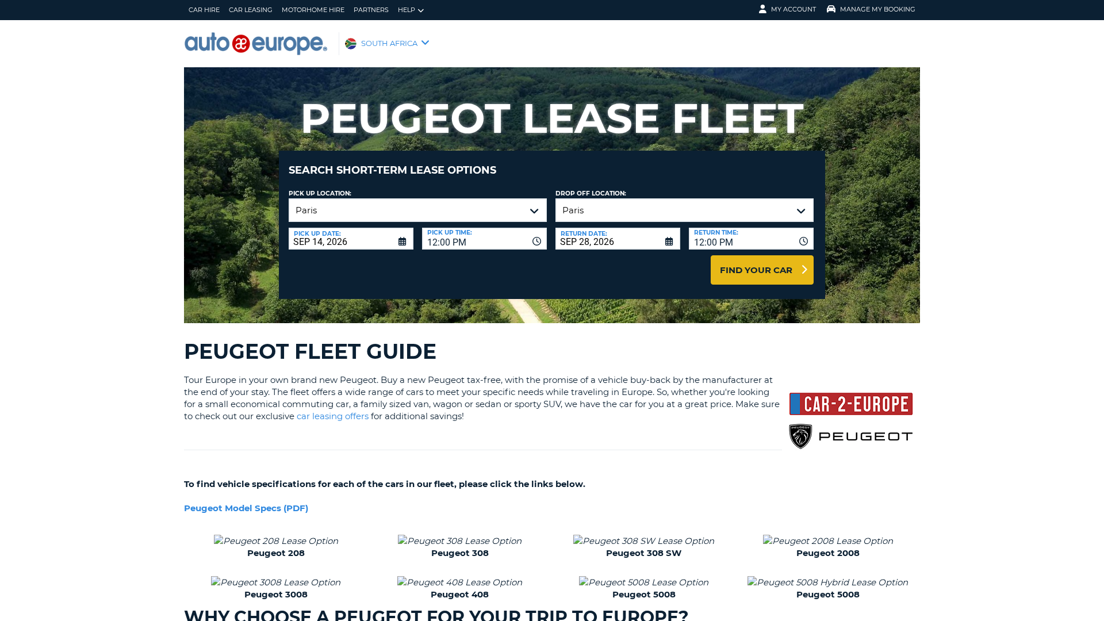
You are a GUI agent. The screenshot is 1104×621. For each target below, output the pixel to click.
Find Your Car (756, 269)
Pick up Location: (320, 193)
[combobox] (484, 238)
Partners (371, 10)
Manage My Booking (877, 9)
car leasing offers (333, 416)
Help (406, 10)
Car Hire (204, 10)
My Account (793, 9)
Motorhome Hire (313, 10)
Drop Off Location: (590, 193)
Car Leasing (251, 10)
